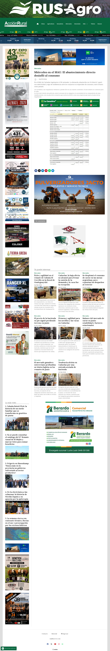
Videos (93, 24)
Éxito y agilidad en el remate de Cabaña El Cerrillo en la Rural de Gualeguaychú (44, 278)
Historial (54, 634)
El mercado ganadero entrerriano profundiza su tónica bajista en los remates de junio (45, 366)
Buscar (100, 24)
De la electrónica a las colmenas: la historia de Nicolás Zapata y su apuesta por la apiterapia (16, 495)
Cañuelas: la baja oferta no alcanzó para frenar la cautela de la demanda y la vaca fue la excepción (69, 280)
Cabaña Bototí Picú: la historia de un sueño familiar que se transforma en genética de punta (16, 411)
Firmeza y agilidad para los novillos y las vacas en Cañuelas (69, 320)
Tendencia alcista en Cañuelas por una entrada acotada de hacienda (67, 366)
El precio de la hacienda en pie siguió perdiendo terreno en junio (45, 320)
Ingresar (65, 634)
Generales (77, 24)
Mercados (69, 24)
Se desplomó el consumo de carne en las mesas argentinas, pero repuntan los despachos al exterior (94, 280)
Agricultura (50, 24)
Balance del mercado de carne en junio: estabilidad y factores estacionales (93, 321)
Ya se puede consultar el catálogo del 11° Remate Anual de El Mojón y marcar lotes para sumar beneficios (17, 439)
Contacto (45, 634)
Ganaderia (60, 24)
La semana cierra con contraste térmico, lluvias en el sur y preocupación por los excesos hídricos (17, 521)
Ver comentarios (40, 221)
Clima (43, 24)
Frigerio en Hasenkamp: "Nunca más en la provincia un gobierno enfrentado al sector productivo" (17, 468)
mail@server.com (55, 639)
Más (84, 24)
